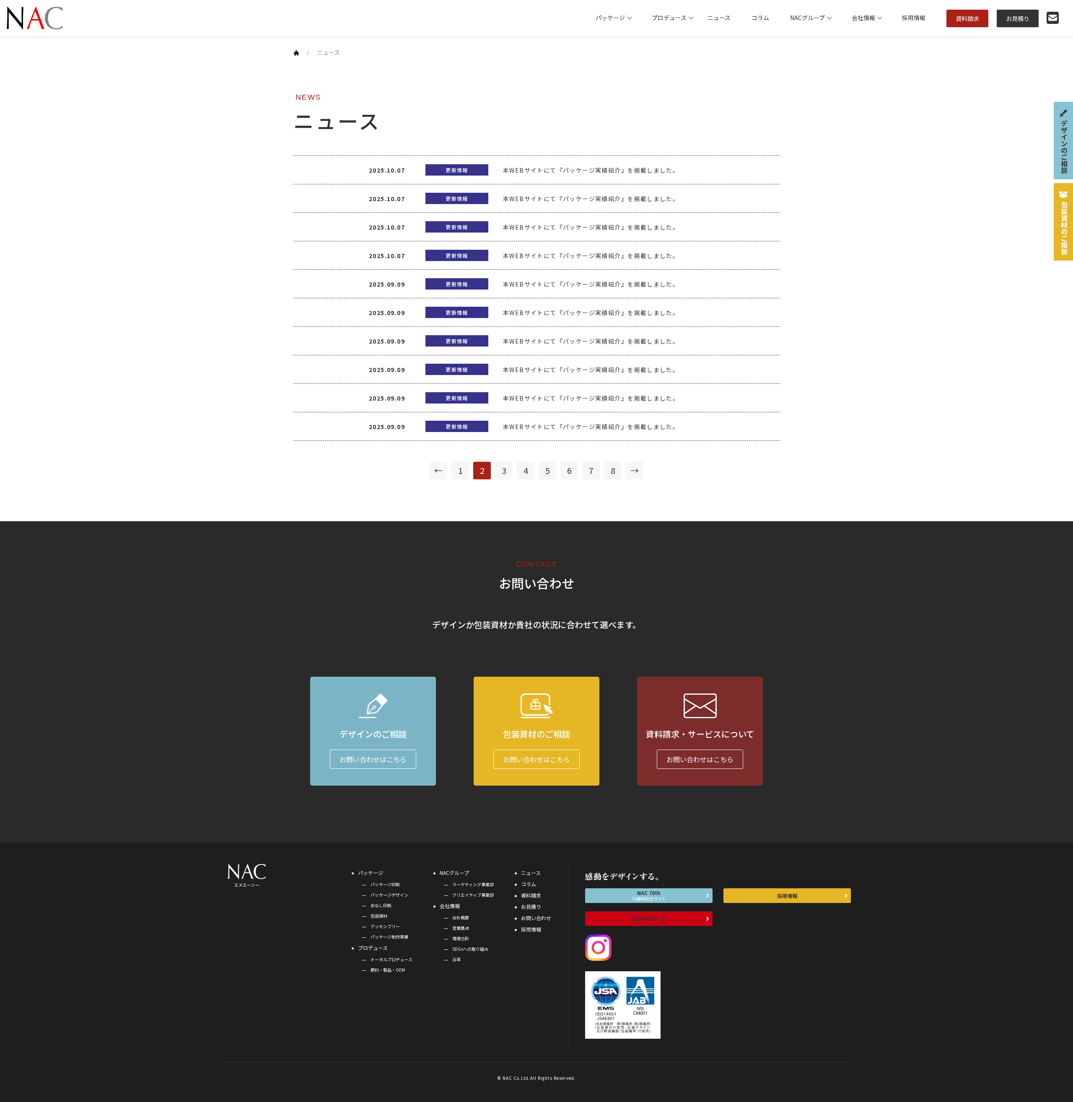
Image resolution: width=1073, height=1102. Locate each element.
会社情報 (863, 17)
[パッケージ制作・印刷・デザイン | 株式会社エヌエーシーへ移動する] (296, 52)
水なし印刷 (381, 905)
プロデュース (669, 17)
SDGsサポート (649, 918)
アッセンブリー (385, 926)
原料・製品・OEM (388, 970)
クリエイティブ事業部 (473, 895)
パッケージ (610, 17)
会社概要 (460, 917)
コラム (760, 17)
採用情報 (913, 17)
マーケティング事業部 (473, 884)
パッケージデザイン (389, 895)
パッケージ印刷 (385, 884)
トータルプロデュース (391, 959)
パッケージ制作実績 (389, 937)
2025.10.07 (387, 170)
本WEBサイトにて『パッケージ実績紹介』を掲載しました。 (591, 170)
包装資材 (379, 916)
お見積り (1017, 18)
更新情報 (457, 169)
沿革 (456, 959)
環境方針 (460, 938)
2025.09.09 (387, 284)
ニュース (719, 17)
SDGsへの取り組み (470, 949)
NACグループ (807, 17)
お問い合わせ (536, 917)
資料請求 (967, 18)
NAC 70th (649, 895)
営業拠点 (460, 928)
